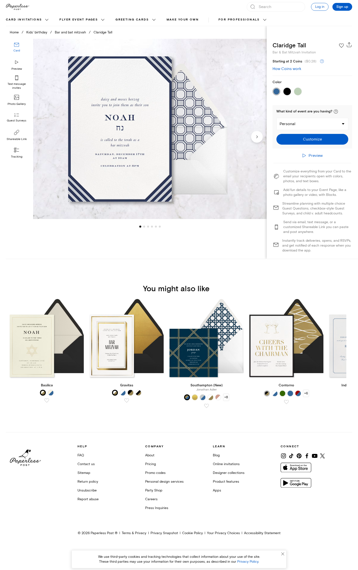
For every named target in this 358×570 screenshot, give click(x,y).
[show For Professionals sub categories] (265, 20)
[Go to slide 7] (160, 226)
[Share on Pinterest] (299, 455)
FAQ (80, 455)
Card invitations (24, 19)
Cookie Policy (192, 533)
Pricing (150, 464)
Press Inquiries (156, 508)
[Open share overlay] (349, 45)
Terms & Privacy (134, 533)
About (149, 455)
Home (14, 32)
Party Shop (153, 490)
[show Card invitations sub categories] (47, 20)
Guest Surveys (16, 120)
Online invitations (226, 464)
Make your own (183, 19)
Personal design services (164, 482)
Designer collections (229, 473)
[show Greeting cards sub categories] (154, 20)
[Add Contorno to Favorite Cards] (286, 402)
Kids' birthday (36, 32)
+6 (306, 393)
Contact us (86, 464)
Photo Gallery (17, 104)
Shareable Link (17, 139)
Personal (287, 123)
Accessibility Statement (262, 533)
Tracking (16, 157)
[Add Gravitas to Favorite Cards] (127, 400)
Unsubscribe (87, 490)
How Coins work (287, 68)
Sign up (342, 7)
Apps (217, 490)
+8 (226, 397)
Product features (226, 482)
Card (16, 50)
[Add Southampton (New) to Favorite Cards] (206, 406)
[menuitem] (28, 20)
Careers (151, 499)
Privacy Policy (247, 562)
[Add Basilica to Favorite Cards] (47, 400)
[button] (335, 111)
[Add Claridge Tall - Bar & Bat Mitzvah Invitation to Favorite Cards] (341, 46)
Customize (312, 139)
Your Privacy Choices (223, 533)
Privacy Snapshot (164, 533)
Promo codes (155, 473)
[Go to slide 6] (156, 226)
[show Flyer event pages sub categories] (103, 20)
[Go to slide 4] (148, 226)
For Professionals (239, 19)
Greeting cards (132, 19)
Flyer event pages (78, 19)
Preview (16, 69)
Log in (319, 7)
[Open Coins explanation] (322, 61)
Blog (216, 455)
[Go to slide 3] (144, 226)
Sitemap (83, 473)
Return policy (87, 482)
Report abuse (88, 499)
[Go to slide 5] (152, 226)
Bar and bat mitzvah (70, 32)
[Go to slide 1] (140, 226)
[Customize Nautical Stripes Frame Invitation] (150, 129)
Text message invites (17, 86)
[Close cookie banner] (283, 554)
